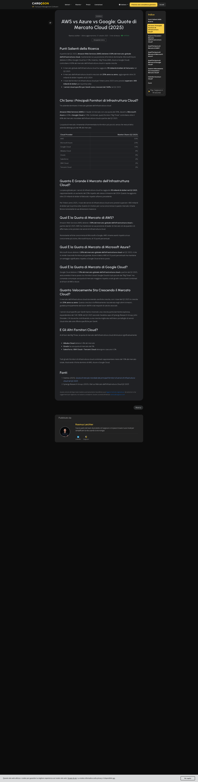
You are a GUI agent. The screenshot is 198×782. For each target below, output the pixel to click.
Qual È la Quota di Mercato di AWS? (154, 47)
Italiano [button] (123, 5)
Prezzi (88, 5)
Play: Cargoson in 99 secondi (156, 91)
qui (114, 778)
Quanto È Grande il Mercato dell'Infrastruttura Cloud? (154, 39)
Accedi (162, 5)
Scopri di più (72, 778)
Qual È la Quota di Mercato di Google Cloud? (154, 62)
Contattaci (99, 5)
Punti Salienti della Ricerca (154, 20)
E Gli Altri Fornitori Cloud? (154, 78)
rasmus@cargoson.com (117, 394)
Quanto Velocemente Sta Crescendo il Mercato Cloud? (155, 71)
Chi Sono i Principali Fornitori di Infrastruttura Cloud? (155, 29)
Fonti (150, 83)
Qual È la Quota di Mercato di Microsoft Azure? (155, 54)
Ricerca (138, 407)
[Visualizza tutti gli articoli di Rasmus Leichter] (65, 432)
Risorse (78, 5)
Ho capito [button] (187, 778)
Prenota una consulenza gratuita (143, 5)
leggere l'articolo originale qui (115, 392)
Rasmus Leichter (74, 36)
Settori (67, 5)
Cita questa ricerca (99, 40)
